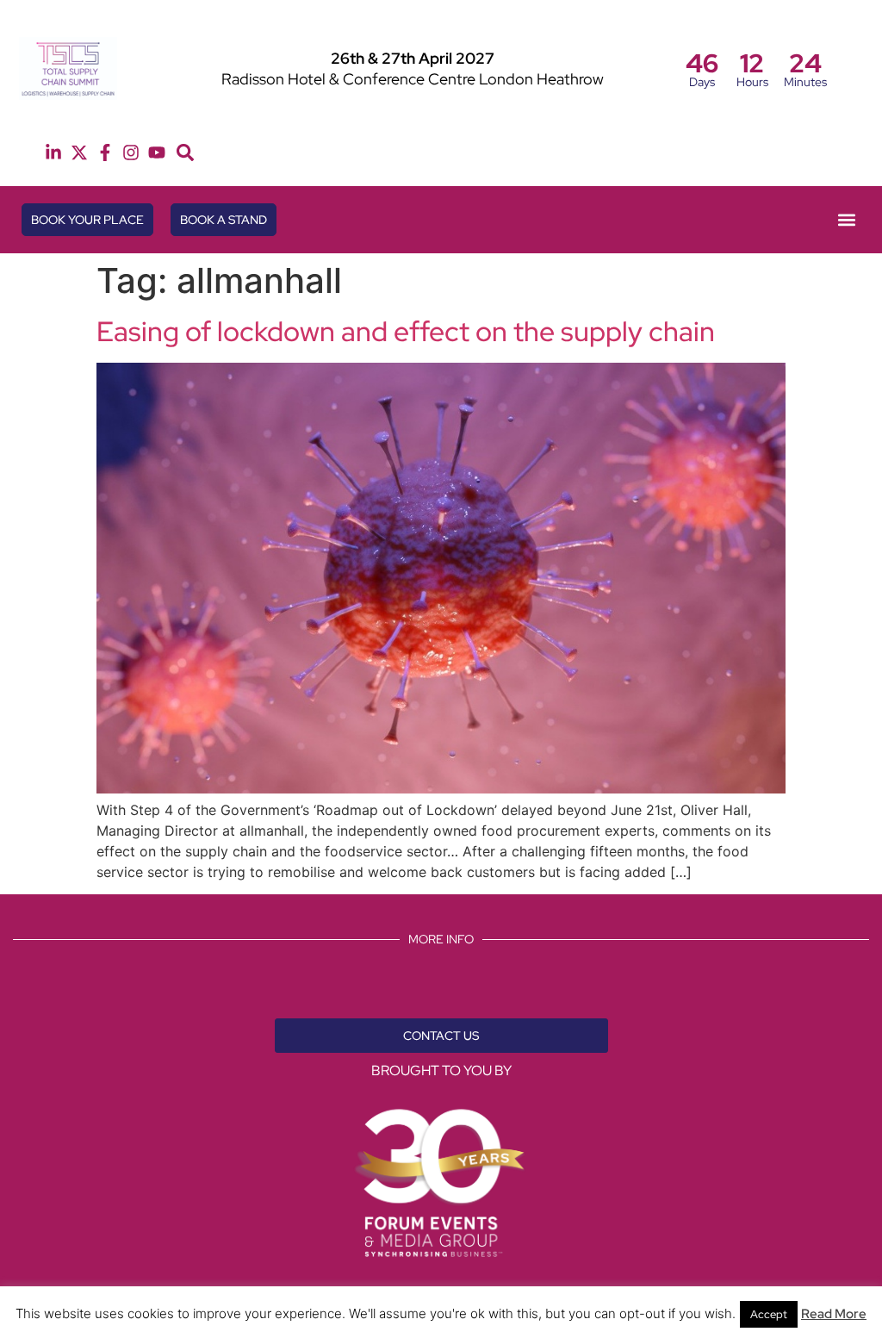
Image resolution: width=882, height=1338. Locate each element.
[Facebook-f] (105, 152)
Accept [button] (768, 1314)
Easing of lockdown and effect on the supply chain (405, 331)
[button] (186, 153)
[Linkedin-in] (53, 152)
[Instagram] (131, 152)
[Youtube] (156, 152)
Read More (833, 1313)
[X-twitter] (79, 152)
